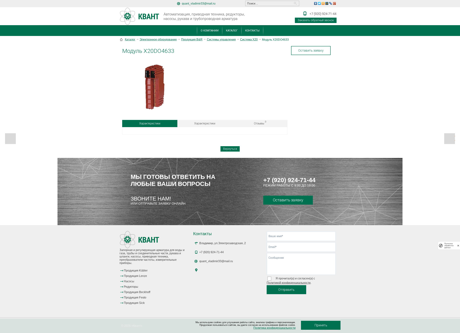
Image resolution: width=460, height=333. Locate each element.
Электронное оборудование (158, 39)
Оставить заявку (311, 50)
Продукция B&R (192, 39)
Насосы (129, 281)
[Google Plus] (334, 3)
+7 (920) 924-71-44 (289, 180)
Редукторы (131, 286)
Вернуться (230, 148)
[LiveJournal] (331, 3)
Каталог (232, 30)
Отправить (286, 289)
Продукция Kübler (136, 270)
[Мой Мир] (327, 3)
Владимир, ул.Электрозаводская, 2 (222, 243)
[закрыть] (458, 245)
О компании (209, 30)
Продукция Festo (135, 297)
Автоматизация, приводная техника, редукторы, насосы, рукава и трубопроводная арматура (204, 16)
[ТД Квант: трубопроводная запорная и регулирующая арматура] (140, 16)
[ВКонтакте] (316, 3)
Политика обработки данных (449, 245)
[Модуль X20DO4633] (154, 87)
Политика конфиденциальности (274, 327)
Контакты (252, 30)
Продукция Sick (134, 302)
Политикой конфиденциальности (288, 282)
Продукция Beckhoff (137, 292)
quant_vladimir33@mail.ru (198, 3)
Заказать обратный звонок (316, 20)
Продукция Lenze (135, 275)
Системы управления (221, 39)
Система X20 (249, 39)
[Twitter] (319, 3)
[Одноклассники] (323, 3)
